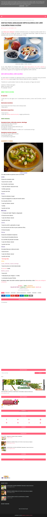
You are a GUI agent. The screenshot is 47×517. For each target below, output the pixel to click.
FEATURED (29, 292)
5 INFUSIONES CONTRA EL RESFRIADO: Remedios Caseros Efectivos (17, 391)
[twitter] (18, 419)
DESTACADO (13, 292)
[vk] (18, 422)
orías (43, 67)
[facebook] (6, 419)
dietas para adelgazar (9, 32)
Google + (20, 285)
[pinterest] (6, 422)
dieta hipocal (28, 67)
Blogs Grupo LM (5, 28)
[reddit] (40, 419)
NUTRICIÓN (34, 292)
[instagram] (29, 422)
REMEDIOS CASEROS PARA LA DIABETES (14, 436)
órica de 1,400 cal (37, 67)
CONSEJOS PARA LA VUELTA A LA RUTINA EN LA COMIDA (18, 496)
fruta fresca (6, 79)
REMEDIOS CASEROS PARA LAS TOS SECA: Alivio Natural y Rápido (19, 441)
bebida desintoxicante (13, 114)
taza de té (4, 268)
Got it (27, 5)
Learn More (21, 5)
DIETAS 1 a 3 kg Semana (21, 292)
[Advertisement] (23, 11)
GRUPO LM (38, 287)
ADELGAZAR (7, 292)
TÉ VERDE (5, 20)
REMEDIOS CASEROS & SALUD (27, 515)
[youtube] (40, 422)
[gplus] (29, 419)
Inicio (2, 20)
